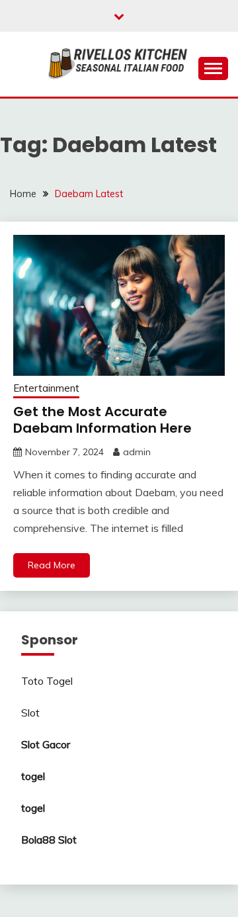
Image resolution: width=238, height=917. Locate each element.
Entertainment (46, 388)
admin (137, 452)
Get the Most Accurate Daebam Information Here (102, 419)
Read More (51, 565)
